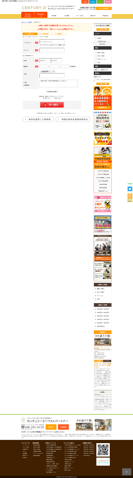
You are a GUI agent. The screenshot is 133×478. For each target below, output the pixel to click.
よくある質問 (49, 470)
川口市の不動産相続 (103, 174)
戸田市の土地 (68, 463)
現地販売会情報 (37, 451)
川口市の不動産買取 (51, 451)
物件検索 (54, 15)
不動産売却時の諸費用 (51, 466)
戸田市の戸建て (68, 459)
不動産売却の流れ (50, 461)
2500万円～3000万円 (103, 316)
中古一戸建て (101, 56)
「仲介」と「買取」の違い (52, 463)
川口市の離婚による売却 (103, 177)
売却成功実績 (103, 184)
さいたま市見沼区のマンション (72, 449)
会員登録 (93, 1)
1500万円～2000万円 (103, 309)
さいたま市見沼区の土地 (71, 451)
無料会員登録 (36, 455)
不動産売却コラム (103, 191)
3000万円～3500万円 (103, 319)
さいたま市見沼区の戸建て (71, 447)
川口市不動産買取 (103, 181)
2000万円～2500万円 (103, 312)
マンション (100, 295)
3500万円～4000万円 (103, 323)
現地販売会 (105, 15)
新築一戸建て (101, 52)
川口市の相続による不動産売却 (53, 447)
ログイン (100, 1)
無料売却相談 (103, 187)
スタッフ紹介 (79, 15)
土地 (98, 62)
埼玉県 (99, 38)
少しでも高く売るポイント (52, 468)
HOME (85, 1)
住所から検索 (36, 447)
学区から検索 (36, 449)
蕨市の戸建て (68, 466)
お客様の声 (93, 15)
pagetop (126, 471)
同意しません (58, 98)
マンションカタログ (38, 453)
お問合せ (25, 457)
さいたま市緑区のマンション (72, 455)
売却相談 (108, 1)
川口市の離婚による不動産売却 (53, 449)
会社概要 (67, 15)
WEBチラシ (25, 455)
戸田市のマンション (69, 461)
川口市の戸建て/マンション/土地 (72, 445)
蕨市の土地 (67, 470)
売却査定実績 (49, 455)
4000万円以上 (101, 326)
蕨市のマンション (69, 468)
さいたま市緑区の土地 (70, 457)
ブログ (24, 451)
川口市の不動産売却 (103, 171)
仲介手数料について (51, 472)
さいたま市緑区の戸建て (71, 453)
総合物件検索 (36, 445)
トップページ (26, 445)
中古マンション (101, 59)
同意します (47, 98)
